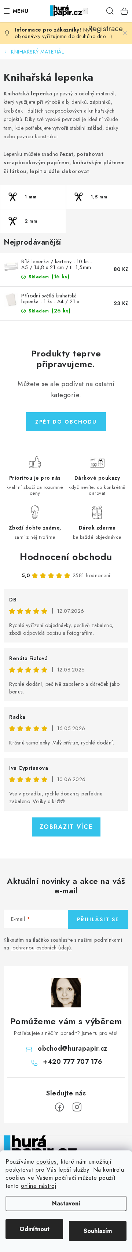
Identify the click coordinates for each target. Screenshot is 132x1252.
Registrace (95, 11)
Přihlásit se (98, 919)
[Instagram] (77, 1107)
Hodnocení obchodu (66, 557)
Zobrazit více (66, 827)
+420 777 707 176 (72, 1061)
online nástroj (38, 1186)
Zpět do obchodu (66, 421)
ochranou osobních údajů (41, 947)
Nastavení (66, 1203)
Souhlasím (98, 1231)
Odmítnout (34, 1229)
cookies (46, 1161)
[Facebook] (59, 1107)
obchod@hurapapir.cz (72, 1048)
